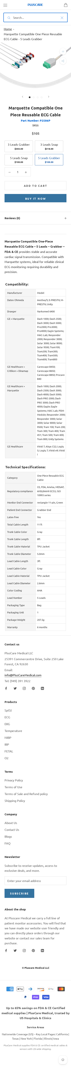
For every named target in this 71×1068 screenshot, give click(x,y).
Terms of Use (13, 787)
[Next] (48, 97)
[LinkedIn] (42, 687)
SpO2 (8, 710)
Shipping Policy (15, 800)
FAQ (7, 843)
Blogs (8, 836)
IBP (7, 744)
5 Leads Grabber (49, 159)
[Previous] (22, 97)
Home (8, 29)
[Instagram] (24, 687)
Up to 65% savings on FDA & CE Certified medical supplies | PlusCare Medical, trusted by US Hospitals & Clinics (36, 1013)
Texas (15, 1038)
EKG (7, 724)
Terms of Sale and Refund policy (26, 794)
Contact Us (12, 829)
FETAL (9, 751)
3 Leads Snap (49, 146)
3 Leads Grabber (19, 146)
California (62, 1034)
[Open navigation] (5, 5)
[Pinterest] (33, 687)
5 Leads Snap (19, 159)
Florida (38, 1038)
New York (26, 1038)
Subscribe (19, 893)
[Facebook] (6, 687)
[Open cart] (66, 5)
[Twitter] (15, 687)
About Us (11, 823)
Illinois (48, 1038)
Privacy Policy (14, 780)
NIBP (8, 737)
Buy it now (35, 198)
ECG (7, 717)
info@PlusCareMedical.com (23, 675)
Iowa (56, 1038)
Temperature (13, 731)
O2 (7, 758)
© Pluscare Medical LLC (35, 967)
